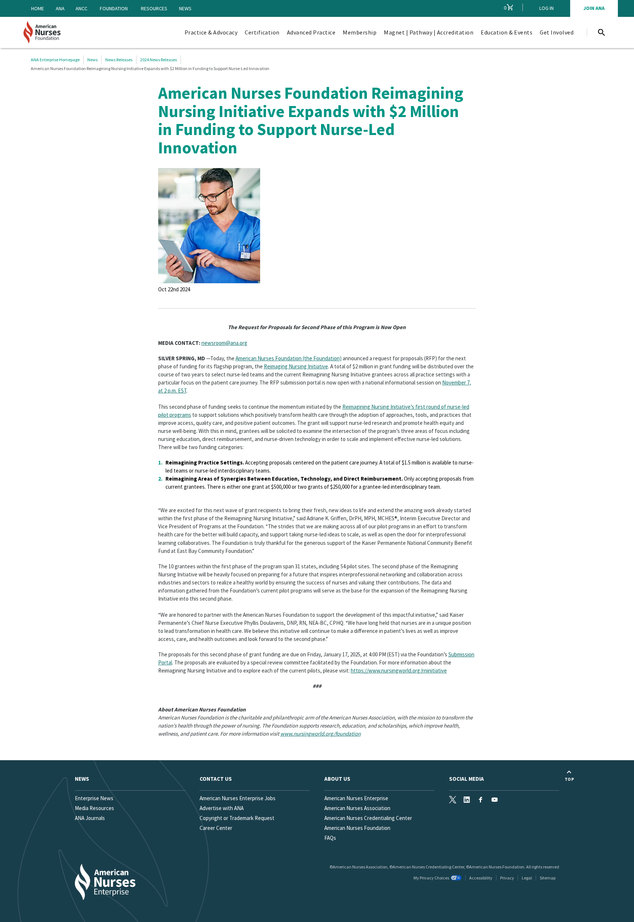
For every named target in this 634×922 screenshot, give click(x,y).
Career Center (216, 827)
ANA (60, 8)
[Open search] (601, 32)
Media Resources (94, 808)
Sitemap (547, 878)
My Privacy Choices (431, 878)
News (185, 8)
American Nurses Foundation (357, 827)
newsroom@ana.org (224, 342)
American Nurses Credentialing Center (368, 818)
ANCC (81, 8)
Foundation (114, 8)
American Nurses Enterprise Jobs (238, 798)
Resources (154, 8)
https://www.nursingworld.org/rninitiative (399, 670)
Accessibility (480, 878)
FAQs (330, 837)
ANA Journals (90, 818)
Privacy (507, 878)
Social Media (466, 778)
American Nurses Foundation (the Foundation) (289, 358)
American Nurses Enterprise (356, 798)
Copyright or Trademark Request (237, 818)
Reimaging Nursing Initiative (296, 366)
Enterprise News (94, 798)
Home (37, 8)
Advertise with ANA (222, 808)
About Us (337, 778)
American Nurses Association (357, 808)
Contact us (216, 778)
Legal (527, 878)
